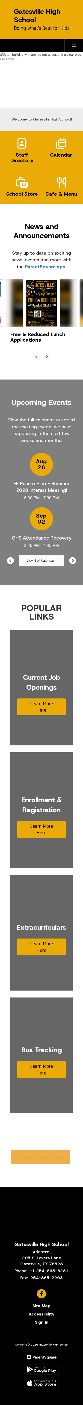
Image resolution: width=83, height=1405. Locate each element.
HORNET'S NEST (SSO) (40, 1157)
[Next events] (72, 560)
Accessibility (41, 1314)
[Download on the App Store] (41, 1383)
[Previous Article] (36, 356)
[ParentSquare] (42, 1357)
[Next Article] (46, 356)
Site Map (41, 1306)
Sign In (41, 1322)
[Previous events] (10, 560)
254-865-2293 (46, 1278)
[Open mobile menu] (74, 45)
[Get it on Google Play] (41, 1369)
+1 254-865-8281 (49, 1271)
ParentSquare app (45, 267)
